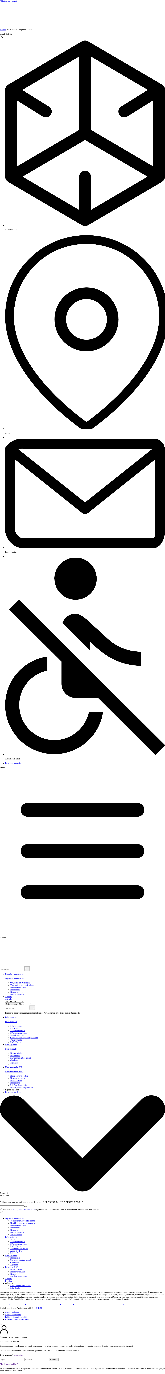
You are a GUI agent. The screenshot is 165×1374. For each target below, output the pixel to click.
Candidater (14, 1060)
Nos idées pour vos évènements (23, 1223)
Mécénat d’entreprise (18, 1085)
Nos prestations (16, 992)
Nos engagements (17, 1078)
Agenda (8, 997)
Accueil (3, 29)
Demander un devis (18, 987)
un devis (12, 763)
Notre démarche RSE (14, 1071)
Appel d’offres (16, 1251)
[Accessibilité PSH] (85, 754)
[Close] (1, 1324)
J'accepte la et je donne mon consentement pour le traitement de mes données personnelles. (51, 1209)
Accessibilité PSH (17, 1031)
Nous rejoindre (11, 1049)
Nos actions (15, 1083)
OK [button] (25, 1207)
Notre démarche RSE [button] (14, 1067)
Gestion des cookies (13, 1315)
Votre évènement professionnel (22, 985)
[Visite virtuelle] (85, 225)
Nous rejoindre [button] (11, 1044)
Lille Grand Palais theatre (20, 1286)
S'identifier (18, 1355)
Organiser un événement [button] (15, 974)
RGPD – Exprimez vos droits (17, 1319)
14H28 (39, 1308)
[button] (82, 36)
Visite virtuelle (16, 1040)
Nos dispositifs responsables (21, 1087)
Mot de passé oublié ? (9, 1364)
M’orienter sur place (18, 1033)
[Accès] (85, 429)
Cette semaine (11, 1004)
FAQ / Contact (16, 1042)
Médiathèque (15, 1253)
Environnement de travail (20, 1058)
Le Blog (8, 1281)
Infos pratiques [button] (11, 1017)
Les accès (14, 1028)
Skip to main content (8, 1)
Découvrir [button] (9, 1283)
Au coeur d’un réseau (19, 1248)
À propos (14, 1062)
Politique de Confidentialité (24, 1209)
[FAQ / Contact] (85, 548)
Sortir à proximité (17, 1035)
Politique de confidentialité (16, 1317)
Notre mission (16, 1080)
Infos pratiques (11, 1022)
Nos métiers (15, 1055)
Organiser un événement (15, 978)
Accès (12, 1239)
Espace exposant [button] (12, 1090)
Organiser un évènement (15, 1218)
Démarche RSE (11, 1267)
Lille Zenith (15, 1288)
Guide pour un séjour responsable (24, 1037)
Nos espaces (15, 990)
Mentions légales (12, 1312)
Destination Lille (17, 994)
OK (1, 1212)
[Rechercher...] (27, 968)
